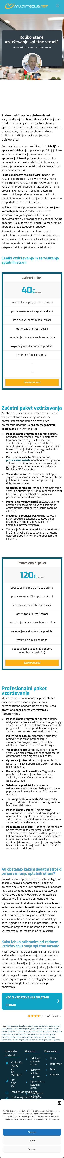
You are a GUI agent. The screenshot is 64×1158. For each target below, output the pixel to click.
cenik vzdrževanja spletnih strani (45, 1029)
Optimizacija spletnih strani (33, 1084)
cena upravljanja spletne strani (20, 1026)
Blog (52, 1069)
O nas (53, 1058)
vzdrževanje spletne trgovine (48, 1040)
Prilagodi (32, 1149)
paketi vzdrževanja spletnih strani (16, 1031)
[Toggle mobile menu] (57, 6)
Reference (53, 1063)
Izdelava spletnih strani (33, 1061)
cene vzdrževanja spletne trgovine (16, 1029)
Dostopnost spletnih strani (33, 1096)
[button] (59, 1103)
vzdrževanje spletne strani (24, 1040)
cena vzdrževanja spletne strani (47, 1026)
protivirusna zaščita (18, 460)
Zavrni (32, 1140)
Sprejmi (32, 1132)
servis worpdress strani (41, 1031)
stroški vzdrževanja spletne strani (23, 1037)
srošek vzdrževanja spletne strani (28, 1034)
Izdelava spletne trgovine (33, 1073)
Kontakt (53, 1074)
